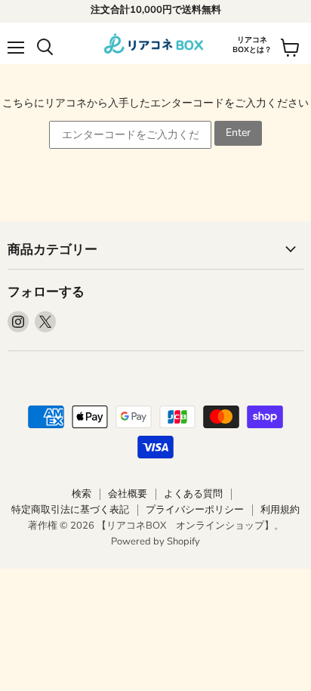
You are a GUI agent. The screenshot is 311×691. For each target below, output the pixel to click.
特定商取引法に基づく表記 (70, 510)
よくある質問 (193, 494)
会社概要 (127, 494)
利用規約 (280, 510)
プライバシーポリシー (195, 510)
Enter (238, 132)
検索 (81, 494)
